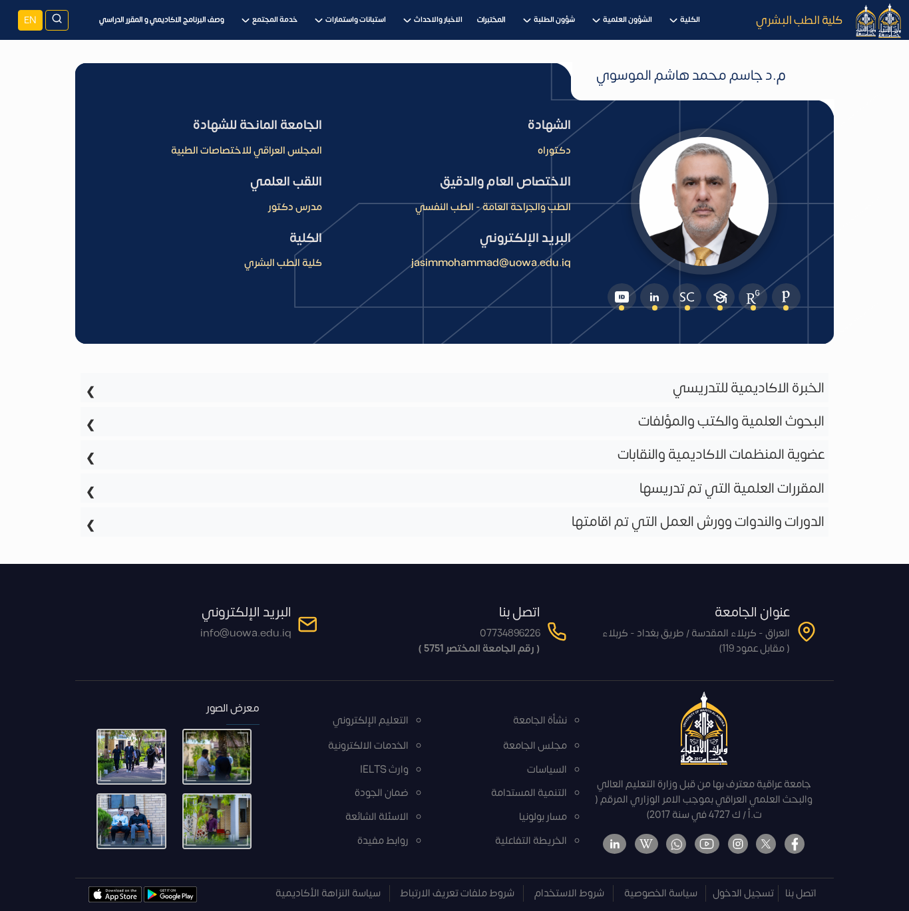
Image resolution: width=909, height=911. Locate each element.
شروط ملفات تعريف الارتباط (457, 893)
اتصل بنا (801, 893)
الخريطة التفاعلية (531, 841)
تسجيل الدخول (743, 893)
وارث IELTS (384, 769)
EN (30, 20)
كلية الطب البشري (799, 20)
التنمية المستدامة (529, 793)
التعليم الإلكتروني (371, 720)
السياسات (547, 769)
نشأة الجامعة (540, 720)
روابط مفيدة (383, 841)
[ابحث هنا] (57, 20)
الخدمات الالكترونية (368, 745)
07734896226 (510, 633)
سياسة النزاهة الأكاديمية (328, 893)
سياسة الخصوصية (660, 893)
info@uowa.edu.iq (245, 633)
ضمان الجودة (382, 793)
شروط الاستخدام (569, 893)
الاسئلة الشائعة (377, 817)
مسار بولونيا (543, 817)
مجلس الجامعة (535, 745)
